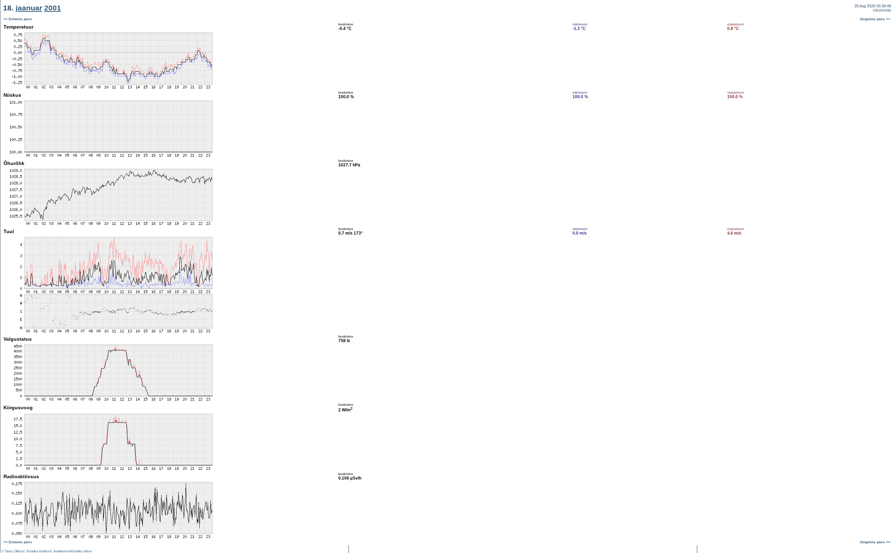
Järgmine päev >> (875, 19)
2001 (52, 8)
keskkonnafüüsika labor (73, 551)
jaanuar (29, 8)
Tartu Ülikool (14, 551)
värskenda (882, 10)
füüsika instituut (39, 551)
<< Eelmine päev (17, 19)
